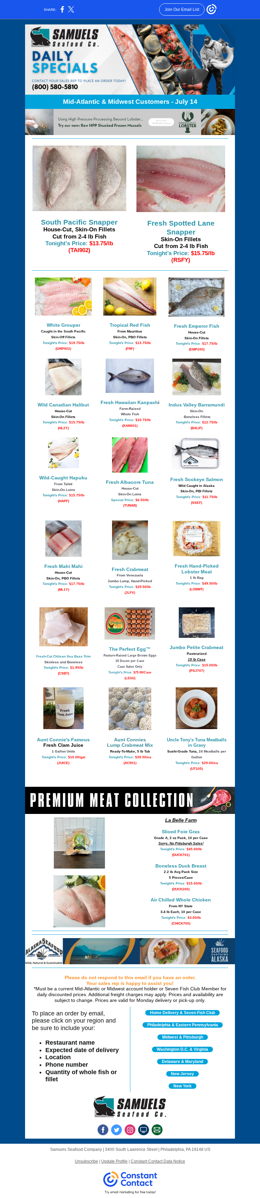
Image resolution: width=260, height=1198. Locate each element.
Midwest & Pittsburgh (182, 1037)
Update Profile (114, 1161)
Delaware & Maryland (182, 1061)
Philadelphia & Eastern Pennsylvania (182, 1025)
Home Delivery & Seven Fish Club (182, 1012)
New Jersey (182, 1073)
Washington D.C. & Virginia (182, 1049)
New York (182, 1086)
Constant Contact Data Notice (158, 1161)
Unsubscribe (86, 1161)
